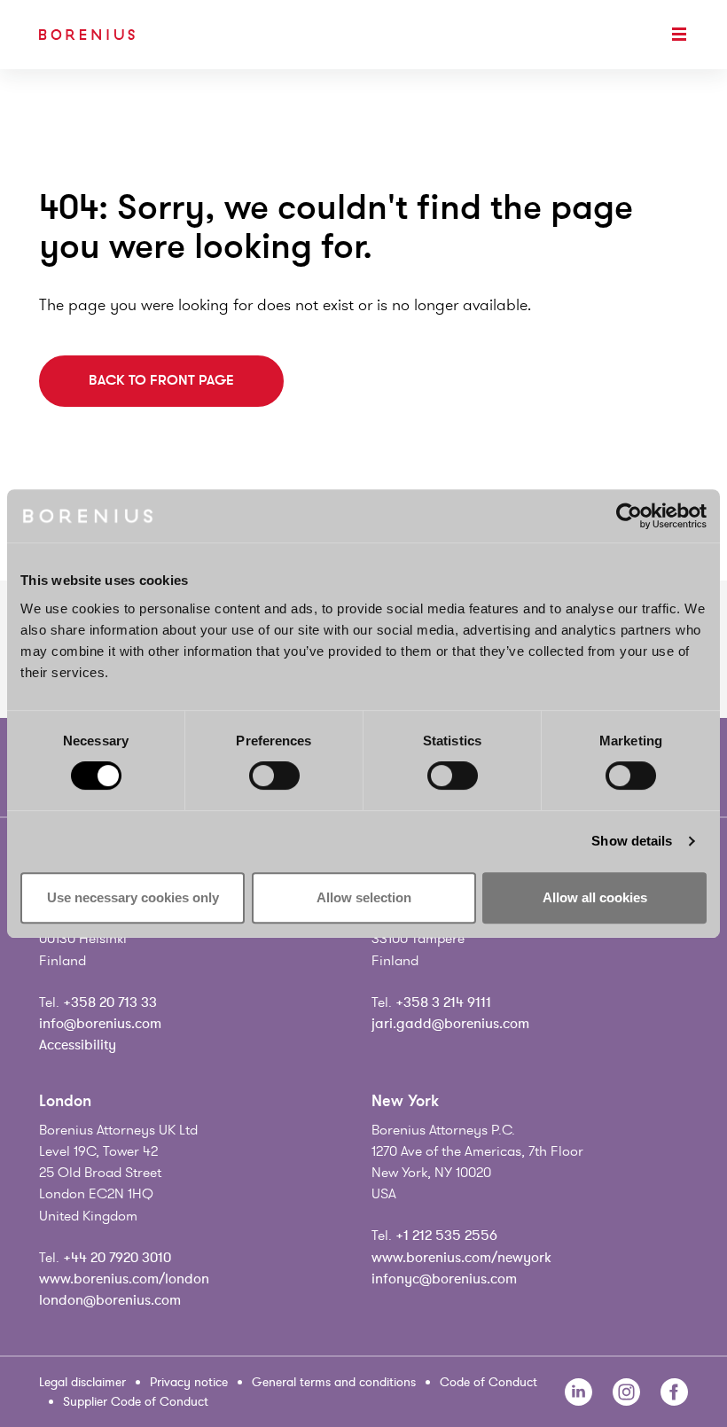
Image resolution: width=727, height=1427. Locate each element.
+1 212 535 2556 (446, 1235)
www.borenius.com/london (124, 1279)
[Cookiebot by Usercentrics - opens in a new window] (629, 516)
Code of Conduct (488, 1382)
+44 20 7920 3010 (117, 1257)
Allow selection (364, 897)
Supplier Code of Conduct (135, 1401)
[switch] (274, 775)
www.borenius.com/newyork (461, 1257)
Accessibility (77, 1045)
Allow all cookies (595, 897)
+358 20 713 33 (110, 1002)
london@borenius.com (110, 1300)
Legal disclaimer (82, 1382)
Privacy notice (189, 1382)
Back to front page (161, 380)
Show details (631, 840)
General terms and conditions (334, 1382)
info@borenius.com (100, 1023)
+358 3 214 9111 (443, 1002)
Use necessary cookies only (133, 897)
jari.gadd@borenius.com (450, 1023)
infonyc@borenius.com (444, 1279)
